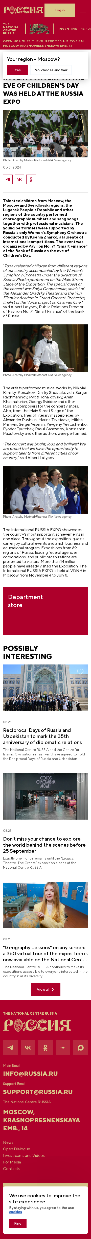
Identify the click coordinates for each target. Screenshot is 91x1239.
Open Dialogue (16, 1149)
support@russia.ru (38, 1091)
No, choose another (50, 70)
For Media (12, 1162)
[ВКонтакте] (19, 179)
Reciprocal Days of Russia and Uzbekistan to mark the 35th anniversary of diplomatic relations (42, 736)
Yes (18, 70)
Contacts (11, 1168)
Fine (17, 1223)
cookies (15, 1212)
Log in (60, 10)
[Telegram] (8, 179)
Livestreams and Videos (24, 1155)
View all (43, 989)
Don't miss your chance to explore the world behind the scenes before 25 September (44, 845)
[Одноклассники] (31, 179)
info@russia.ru (30, 1073)
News (8, 1142)
